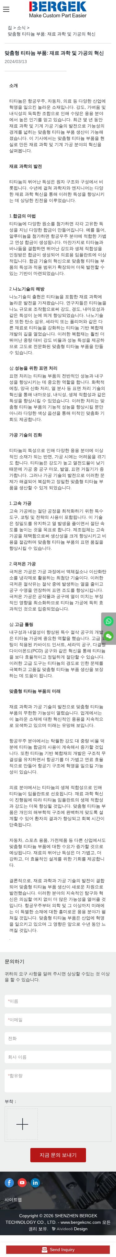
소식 (21, 27)
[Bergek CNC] (108, 621)
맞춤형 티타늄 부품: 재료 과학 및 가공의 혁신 (52, 33)
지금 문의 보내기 (58, 1155)
